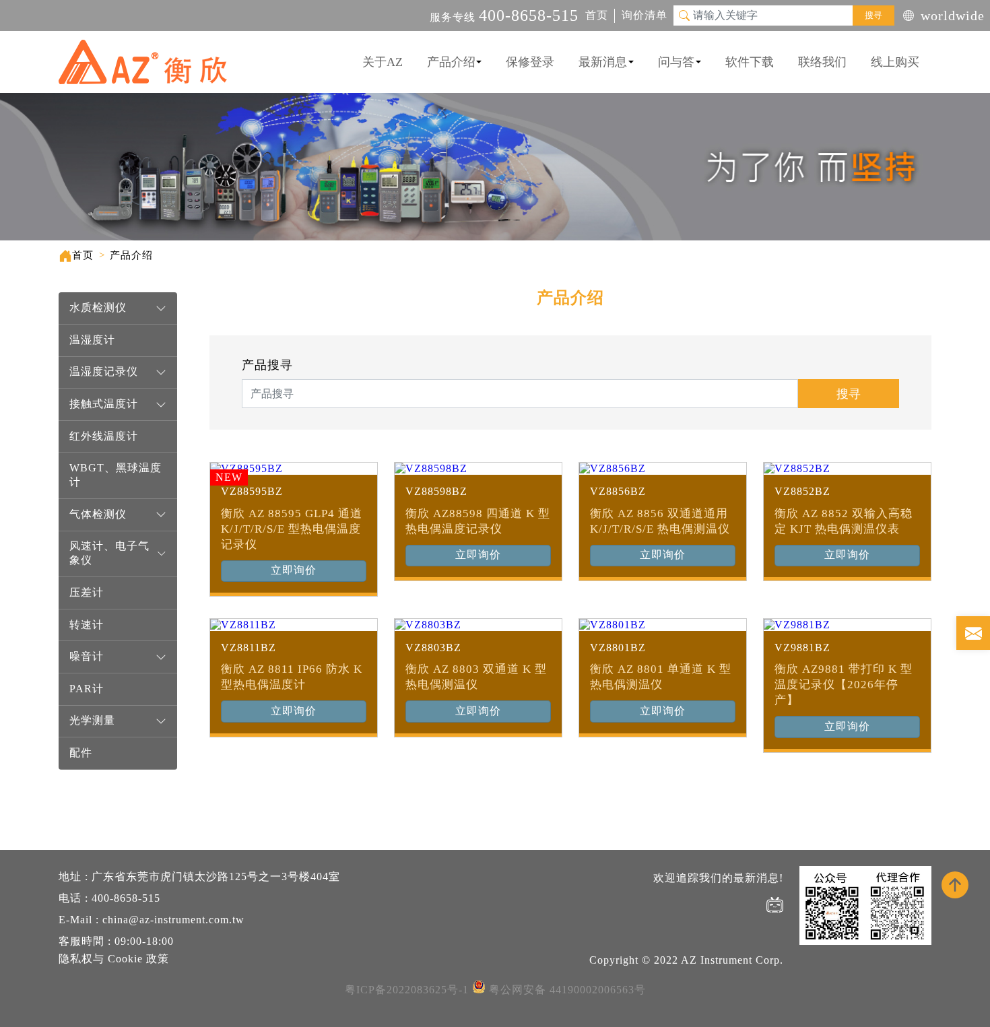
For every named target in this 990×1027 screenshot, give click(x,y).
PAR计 (86, 688)
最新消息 (603, 62)
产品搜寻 (267, 365)
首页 (596, 15)
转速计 (86, 624)
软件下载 (749, 62)
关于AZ (382, 62)
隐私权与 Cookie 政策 (114, 958)
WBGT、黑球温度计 (115, 475)
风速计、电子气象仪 (109, 553)
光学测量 (92, 720)
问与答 (676, 62)
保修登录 (530, 62)
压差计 (86, 592)
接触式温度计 (103, 403)
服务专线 (504, 17)
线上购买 (895, 62)
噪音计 (86, 656)
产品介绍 (451, 62)
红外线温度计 (103, 436)
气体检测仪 (98, 514)
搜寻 (873, 15)
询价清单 (644, 15)
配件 (80, 752)
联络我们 (822, 62)
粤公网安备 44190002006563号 (567, 989)
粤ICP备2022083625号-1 (407, 989)
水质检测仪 (98, 307)
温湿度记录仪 (103, 371)
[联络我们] (973, 633)
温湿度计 (92, 339)
